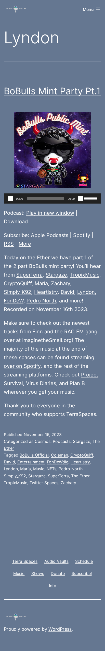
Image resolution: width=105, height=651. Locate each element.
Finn (37, 332)
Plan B (77, 383)
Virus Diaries (41, 383)
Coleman (59, 455)
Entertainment (31, 461)
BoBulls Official (34, 455)
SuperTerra (29, 275)
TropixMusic (84, 275)
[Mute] (80, 198)
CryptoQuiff (18, 283)
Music (38, 468)
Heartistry (46, 292)
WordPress (60, 629)
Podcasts (62, 441)
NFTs (51, 468)
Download (16, 222)
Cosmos (42, 441)
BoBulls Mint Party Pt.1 (52, 91)
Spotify (81, 235)
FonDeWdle (57, 461)
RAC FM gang (80, 332)
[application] (52, 198)
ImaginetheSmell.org (47, 340)
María (41, 283)
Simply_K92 (17, 292)
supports (54, 414)
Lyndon (86, 292)
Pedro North (41, 301)
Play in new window (50, 213)
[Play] (10, 198)
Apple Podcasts (49, 235)
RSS (9, 244)
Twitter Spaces (44, 482)
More (25, 244)
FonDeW (13, 301)
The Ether (80, 475)
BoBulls (38, 266)
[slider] (91, 198)
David (67, 292)
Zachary (60, 283)
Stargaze (56, 275)
